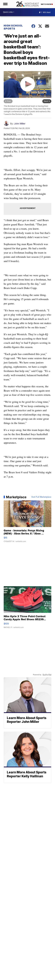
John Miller (19, 123)
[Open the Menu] (5, 4)
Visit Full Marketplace (41, 497)
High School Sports (13, 27)
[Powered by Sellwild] (46, 675)
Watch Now (46, 4)
